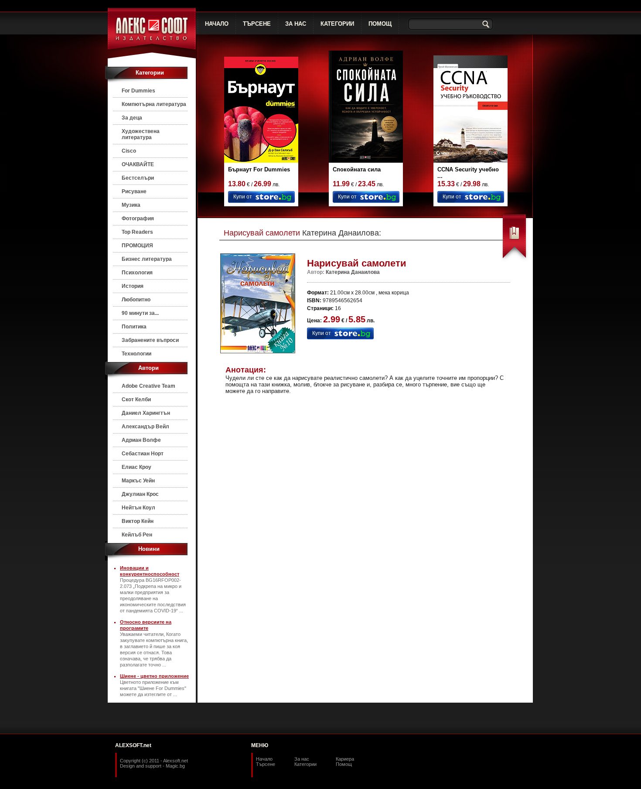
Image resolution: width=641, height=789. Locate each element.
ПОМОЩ (380, 23)
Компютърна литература (154, 104)
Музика (131, 205)
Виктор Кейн (137, 521)
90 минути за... (140, 313)
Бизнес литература (147, 259)
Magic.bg (175, 766)
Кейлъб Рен (137, 535)
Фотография (138, 218)
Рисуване (134, 191)
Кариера (345, 759)
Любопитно (136, 300)
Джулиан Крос (140, 494)
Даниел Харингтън (146, 413)
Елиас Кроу (136, 467)
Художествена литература (141, 134)
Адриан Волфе (141, 440)
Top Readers (137, 232)
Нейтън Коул (138, 508)
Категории (305, 764)
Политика (134, 327)
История (132, 286)
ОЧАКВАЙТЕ (138, 164)
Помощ (344, 764)
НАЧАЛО (216, 23)
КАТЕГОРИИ (337, 23)
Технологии (136, 354)
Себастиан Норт (143, 454)
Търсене (265, 764)
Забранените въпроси (150, 340)
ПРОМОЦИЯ (137, 246)
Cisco (129, 151)
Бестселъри (138, 178)
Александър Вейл (145, 427)
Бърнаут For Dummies (259, 169)
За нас (301, 759)
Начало (264, 759)
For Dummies (138, 91)
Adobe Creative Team (148, 386)
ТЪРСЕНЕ (257, 23)
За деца (132, 118)
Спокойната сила (357, 169)
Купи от (242, 197)
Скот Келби (136, 399)
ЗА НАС (295, 23)
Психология (137, 273)
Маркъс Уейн (138, 481)
